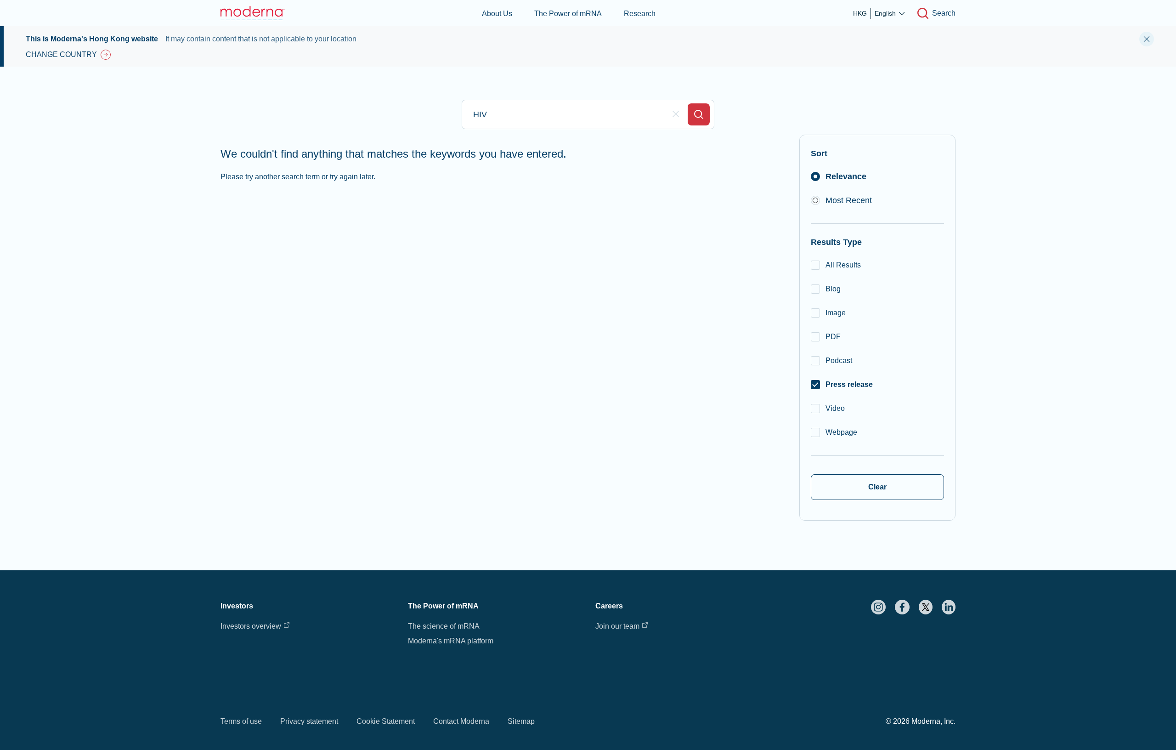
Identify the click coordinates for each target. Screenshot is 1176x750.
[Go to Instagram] (878, 607)
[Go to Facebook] (902, 607)
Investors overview (250, 626)
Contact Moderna (461, 721)
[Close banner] (1146, 39)
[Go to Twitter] (926, 607)
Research (640, 13)
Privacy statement (309, 721)
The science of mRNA (444, 626)
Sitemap (521, 721)
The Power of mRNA (568, 13)
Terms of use (241, 721)
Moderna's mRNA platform (450, 641)
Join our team (617, 626)
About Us (497, 13)
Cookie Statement (385, 721)
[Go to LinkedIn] (949, 607)
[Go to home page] (252, 13)
